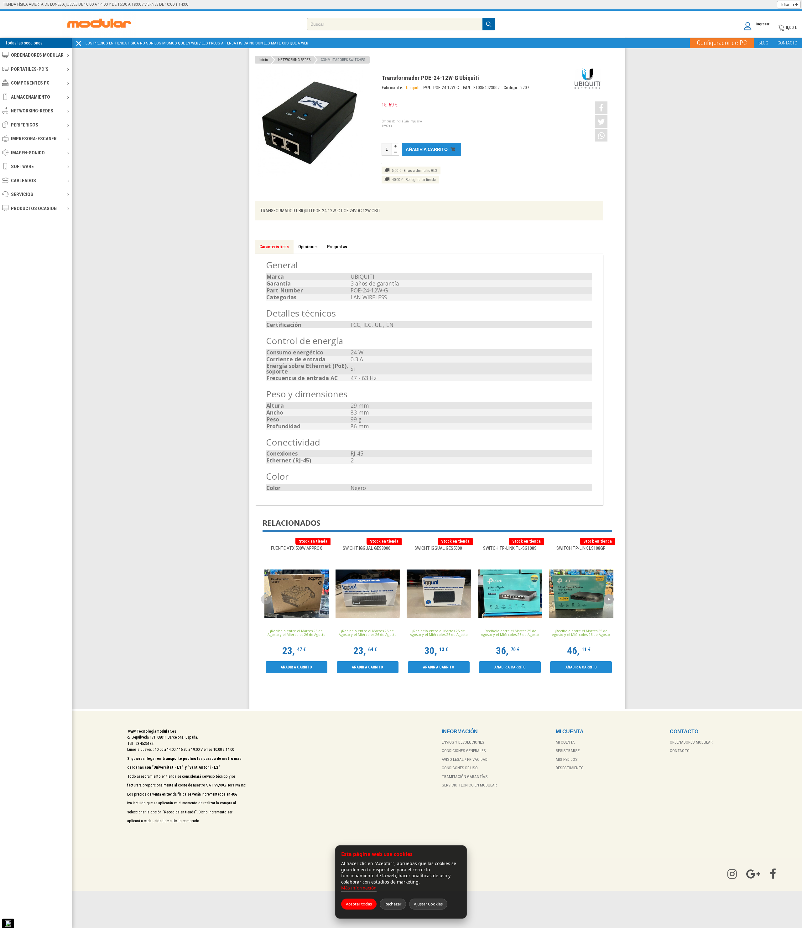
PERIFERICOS (24, 125)
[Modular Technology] (99, 24)
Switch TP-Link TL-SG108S (510, 548)
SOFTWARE (22, 166)
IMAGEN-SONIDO (28, 153)
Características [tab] (274, 246)
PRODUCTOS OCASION (34, 208)
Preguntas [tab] (337, 246)
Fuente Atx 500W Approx (296, 548)
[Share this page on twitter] (601, 121)
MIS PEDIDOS (567, 759)
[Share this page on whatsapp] (601, 135)
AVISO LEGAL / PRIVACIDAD (464, 759)
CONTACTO (787, 42)
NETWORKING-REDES (32, 111)
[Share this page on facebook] (601, 107)
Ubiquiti (413, 87)
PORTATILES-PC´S (30, 69)
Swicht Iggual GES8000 (367, 548)
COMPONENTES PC (30, 83)
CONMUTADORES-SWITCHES (343, 60)
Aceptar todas (359, 904)
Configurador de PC (722, 43)
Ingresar (762, 24)
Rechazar (392, 904)
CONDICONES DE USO (460, 768)
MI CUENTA (565, 742)
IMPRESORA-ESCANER (34, 139)
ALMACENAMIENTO (30, 97)
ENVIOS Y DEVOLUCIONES (463, 742)
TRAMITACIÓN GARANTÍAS (465, 776)
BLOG (763, 42)
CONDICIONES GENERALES (464, 750)
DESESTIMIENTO (570, 768)
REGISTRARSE (568, 750)
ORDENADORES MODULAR (37, 55)
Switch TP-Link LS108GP (581, 548)
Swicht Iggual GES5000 (438, 548)
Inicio (263, 60)
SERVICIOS (22, 194)
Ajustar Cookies (428, 904)
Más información (359, 888)
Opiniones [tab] (308, 246)
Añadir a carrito (427, 149)
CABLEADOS (23, 180)
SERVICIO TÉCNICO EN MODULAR (469, 785)
